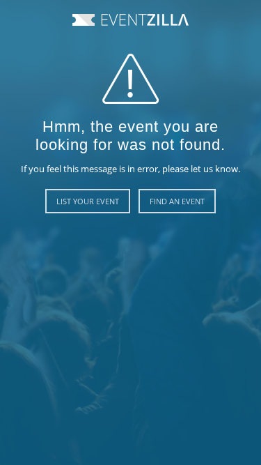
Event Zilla (130, 20)
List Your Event (87, 201)
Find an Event (177, 201)
